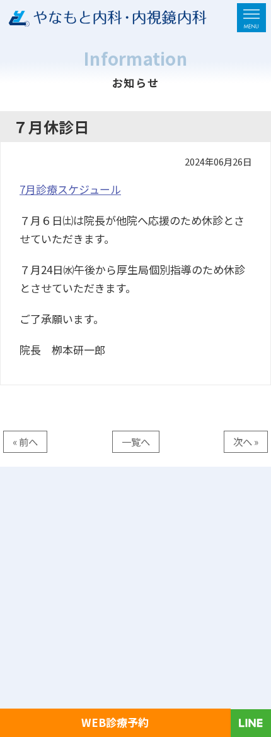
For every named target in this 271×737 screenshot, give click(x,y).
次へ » (245, 441)
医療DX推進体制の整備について (95, 598)
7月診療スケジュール (70, 189)
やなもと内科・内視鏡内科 (98, 707)
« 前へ (25, 441)
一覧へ (136, 441)
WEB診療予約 (115, 722)
